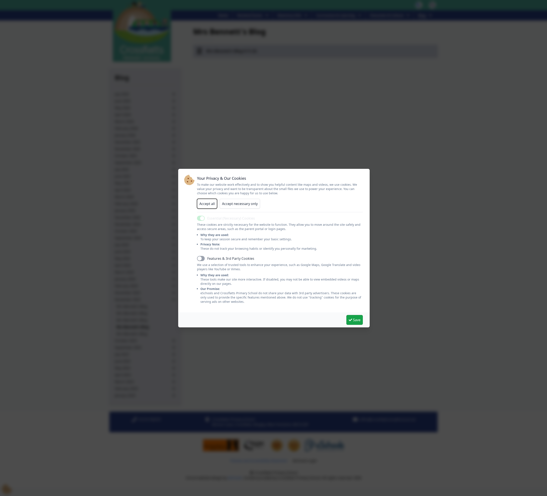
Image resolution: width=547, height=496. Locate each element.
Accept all (207, 203)
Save (356, 320)
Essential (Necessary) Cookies (231, 218)
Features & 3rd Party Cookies (230, 258)
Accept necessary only (240, 203)
